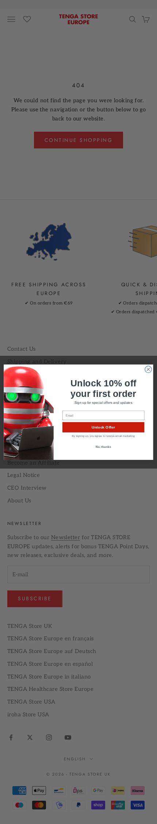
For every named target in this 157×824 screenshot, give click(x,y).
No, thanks (103, 446)
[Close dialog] (148, 369)
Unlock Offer (103, 427)
